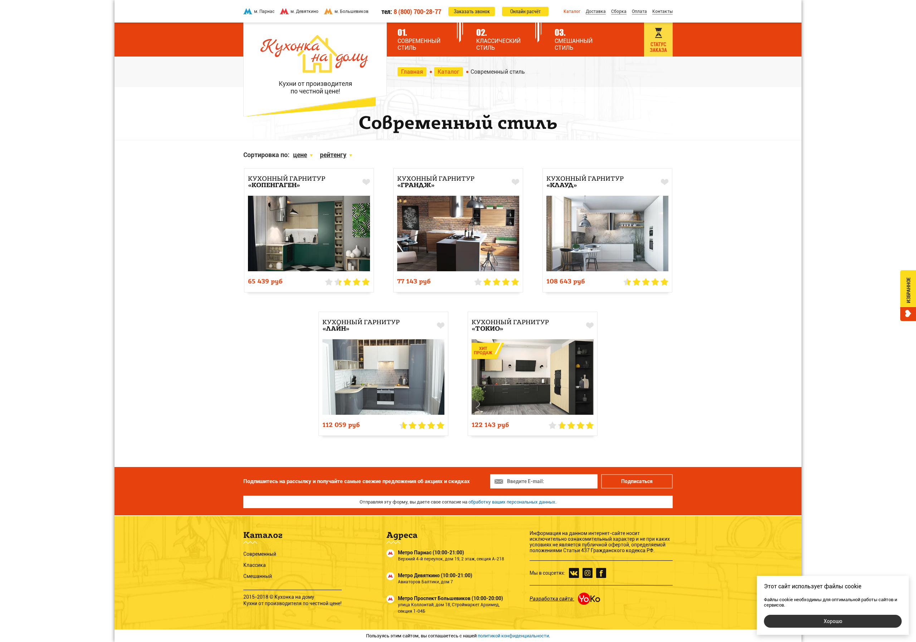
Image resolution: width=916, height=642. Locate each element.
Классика (254, 565)
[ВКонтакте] (574, 573)
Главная (412, 71)
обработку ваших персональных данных (511, 502)
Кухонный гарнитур (286, 182)
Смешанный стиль (574, 39)
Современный (259, 554)
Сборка (619, 11)
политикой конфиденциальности (513, 635)
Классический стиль (498, 39)
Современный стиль (419, 39)
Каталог (572, 11)
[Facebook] (601, 573)
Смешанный (257, 576)
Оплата (639, 11)
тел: (411, 11)
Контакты (662, 11)
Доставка (596, 11)
